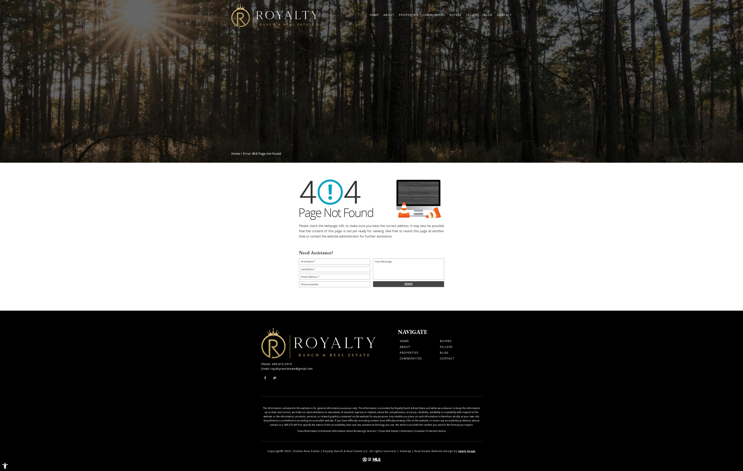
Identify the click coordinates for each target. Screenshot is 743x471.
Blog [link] (488, 15)
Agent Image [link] (466, 451)
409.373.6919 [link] (291, 424)
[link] (5, 466)
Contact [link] (504, 15)
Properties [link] (408, 15)
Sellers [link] (472, 15)
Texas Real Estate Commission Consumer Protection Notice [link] (412, 431)
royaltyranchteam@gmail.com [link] (291, 368)
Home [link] (374, 15)
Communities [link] (434, 15)
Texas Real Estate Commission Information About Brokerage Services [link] (336, 431)
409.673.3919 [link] (282, 364)
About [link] (388, 15)
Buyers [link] (455, 15)
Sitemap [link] (405, 451)
